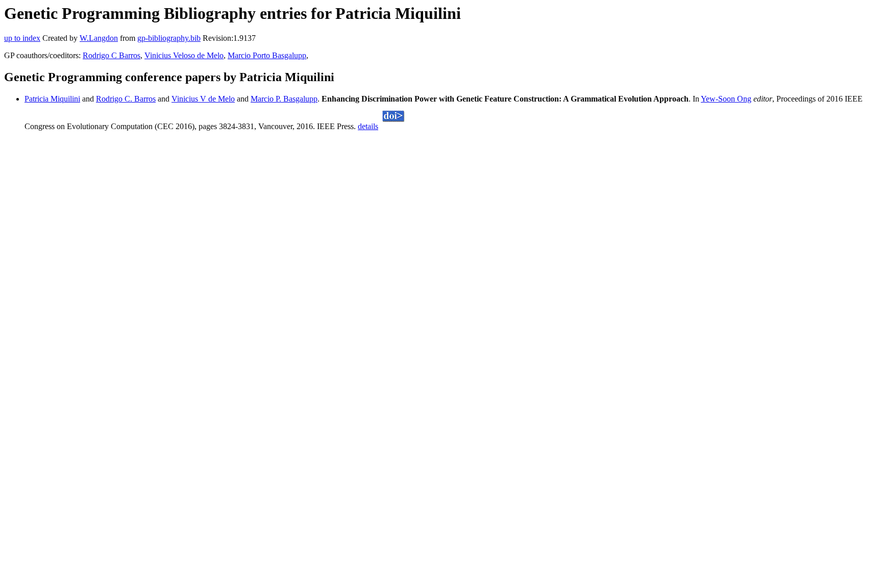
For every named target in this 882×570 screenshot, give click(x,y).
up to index (22, 38)
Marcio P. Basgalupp (284, 98)
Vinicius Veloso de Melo (184, 55)
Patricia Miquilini (52, 98)
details (368, 126)
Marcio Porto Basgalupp (267, 55)
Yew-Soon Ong (726, 98)
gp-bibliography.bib (169, 38)
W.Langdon (99, 38)
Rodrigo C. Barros (126, 98)
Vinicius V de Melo (203, 98)
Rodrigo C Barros (111, 55)
